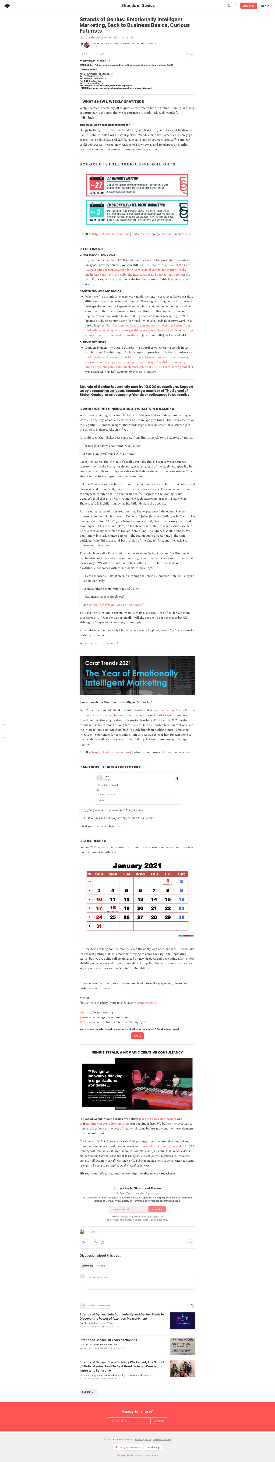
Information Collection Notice (137, 1219)
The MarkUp (129, 415)
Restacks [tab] (100, 1265)
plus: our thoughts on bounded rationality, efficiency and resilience (116, 1374)
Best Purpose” (135, 605)
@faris (84, 1012)
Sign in (265, 5)
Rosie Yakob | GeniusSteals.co (141, 43)
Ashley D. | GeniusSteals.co (106, 1327)
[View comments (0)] (95, 54)
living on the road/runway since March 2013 (166, 1146)
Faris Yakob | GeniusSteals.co (106, 43)
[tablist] (93, 1266)
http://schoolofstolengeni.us (110, 234)
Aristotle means (100, 605)
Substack (122, 1455)
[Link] (75, 101)
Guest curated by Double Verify (97, 1323)
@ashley (85, 1022)
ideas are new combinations (157, 1119)
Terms (148, 1439)
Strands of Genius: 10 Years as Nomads (108, 1340)
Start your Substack (129, 1447)
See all (86, 1391)
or (125, 605)
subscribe (181, 394)
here (187, 234)
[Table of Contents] (3, 731)
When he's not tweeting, (121, 715)
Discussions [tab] (104, 1305)
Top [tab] (83, 1305)
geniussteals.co (147, 1003)
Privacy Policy (161, 1219)
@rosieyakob (88, 1017)
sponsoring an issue (106, 390)
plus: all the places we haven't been (99, 1344)
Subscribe (249, 5)
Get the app (153, 1447)
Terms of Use (153, 1216)
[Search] (229, 6)
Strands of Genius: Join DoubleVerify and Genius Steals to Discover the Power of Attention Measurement (122, 1316)
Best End (117, 605)
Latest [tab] (91, 1305)
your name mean (105, 643)
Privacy (139, 1439)
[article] (137, 1322)
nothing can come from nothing (107, 1123)
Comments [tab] (87, 1265)
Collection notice (162, 1439)
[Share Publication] (236, 6)
